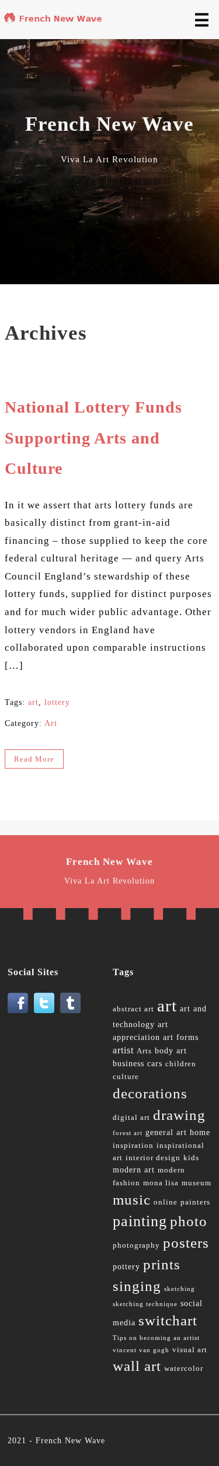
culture (126, 1077)
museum (196, 1183)
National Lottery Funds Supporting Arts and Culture (93, 437)
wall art (137, 1366)
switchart (167, 1320)
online (166, 1202)
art (33, 702)
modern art (134, 1169)
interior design (153, 1158)
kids (191, 1158)
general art (166, 1132)
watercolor (183, 1368)
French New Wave (70, 1440)
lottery (57, 702)
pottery (126, 1266)
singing (137, 1286)
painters (195, 1202)
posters (186, 1243)
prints (161, 1264)
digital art (131, 1118)
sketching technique (145, 1304)
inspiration (133, 1146)
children (180, 1064)
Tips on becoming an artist (156, 1338)
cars (154, 1063)
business (128, 1063)
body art (171, 1050)
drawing (179, 1115)
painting (140, 1221)
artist (123, 1050)
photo (188, 1221)
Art (50, 723)
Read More (34, 759)
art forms (181, 1037)
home (200, 1132)
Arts (144, 1051)
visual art (189, 1350)
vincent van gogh (141, 1350)
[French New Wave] (55, 20)
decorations (150, 1093)
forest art (127, 1133)
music (132, 1199)
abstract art (133, 1009)
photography (136, 1245)
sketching (179, 1289)
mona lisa (161, 1183)
